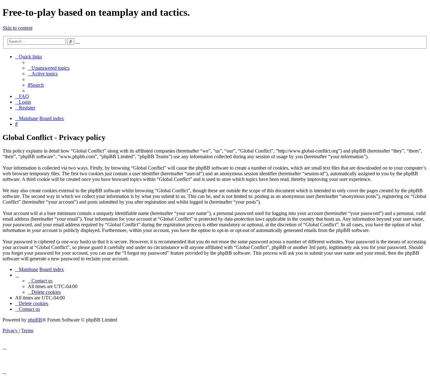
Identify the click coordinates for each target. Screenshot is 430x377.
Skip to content (17, 28)
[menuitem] (49, 68)
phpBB (35, 319)
